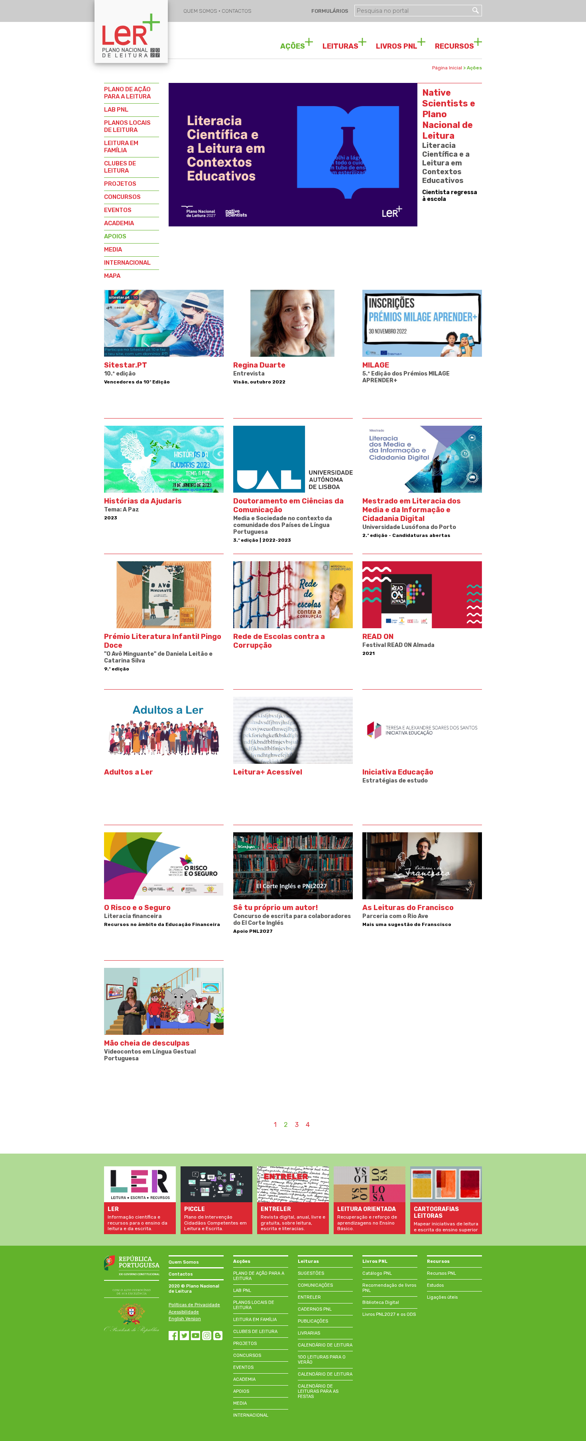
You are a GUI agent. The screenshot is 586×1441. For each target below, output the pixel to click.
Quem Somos (184, 1262)
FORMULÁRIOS (329, 11)
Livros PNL (374, 1261)
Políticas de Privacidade (194, 1304)
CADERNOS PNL (315, 1309)
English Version (185, 1318)
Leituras (308, 1261)
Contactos (181, 1274)
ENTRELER (309, 1297)
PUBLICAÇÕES (313, 1321)
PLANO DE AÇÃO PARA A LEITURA (127, 93)
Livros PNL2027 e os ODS (389, 1314)
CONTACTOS (236, 11)
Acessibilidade (184, 1312)
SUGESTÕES (311, 1273)
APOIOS (115, 236)
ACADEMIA (119, 223)
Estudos (435, 1285)
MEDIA (113, 249)
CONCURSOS (122, 197)
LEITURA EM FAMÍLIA (121, 147)
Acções (241, 1261)
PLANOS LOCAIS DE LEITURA (127, 126)
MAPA (112, 275)
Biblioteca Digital (380, 1302)
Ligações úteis (442, 1297)
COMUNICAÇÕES (315, 1285)
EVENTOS (118, 210)
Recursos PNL (441, 1273)
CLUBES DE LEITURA (120, 167)
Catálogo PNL (377, 1273)
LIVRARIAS (309, 1333)
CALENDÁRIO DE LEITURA (325, 1345)
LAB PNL (116, 109)
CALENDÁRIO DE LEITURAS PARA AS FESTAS (318, 1391)
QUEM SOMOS (200, 11)
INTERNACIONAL (127, 262)
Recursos (438, 1261)
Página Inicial (447, 68)
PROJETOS (120, 183)
